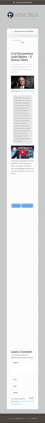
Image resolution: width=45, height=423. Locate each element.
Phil (18, 64)
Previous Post (27, 205)
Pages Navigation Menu (24, 2)
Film (30, 67)
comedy (13, 67)
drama (26, 67)
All (16, 36)
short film (17, 69)
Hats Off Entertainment (27, 91)
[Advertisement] (28, 46)
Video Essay (26, 69)
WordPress (34, 418)
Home (12, 36)
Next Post (16, 205)
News (12, 69)
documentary (20, 67)
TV (21, 69)
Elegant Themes (19, 418)
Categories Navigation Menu (23, 31)
